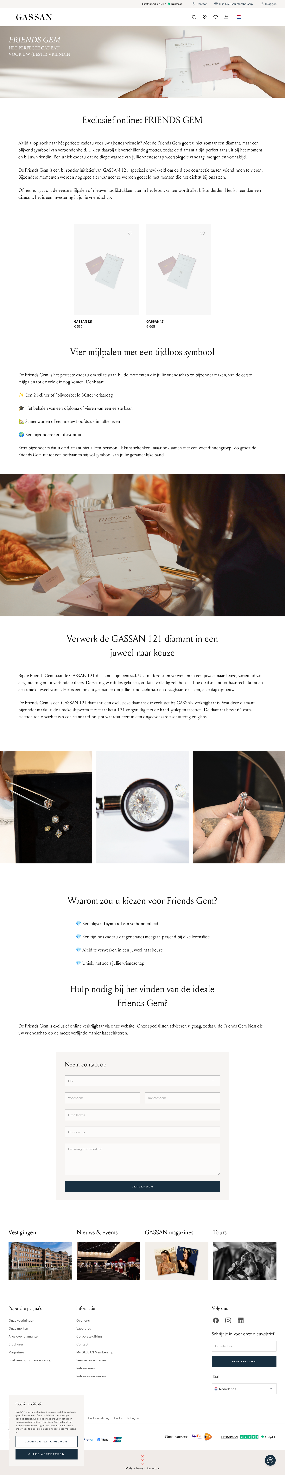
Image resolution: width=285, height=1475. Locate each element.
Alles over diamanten (24, 1336)
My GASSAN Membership (94, 1352)
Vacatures (83, 1328)
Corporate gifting (89, 1336)
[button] (238, 17)
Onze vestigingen (21, 1320)
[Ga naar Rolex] (261, 17)
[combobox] (238, 17)
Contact (82, 1344)
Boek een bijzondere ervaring (30, 1360)
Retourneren (85, 1368)
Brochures (16, 1344)
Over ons (83, 1320)
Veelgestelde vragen (91, 1360)
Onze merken (18, 1328)
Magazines (16, 1352)
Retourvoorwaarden (91, 1376)
